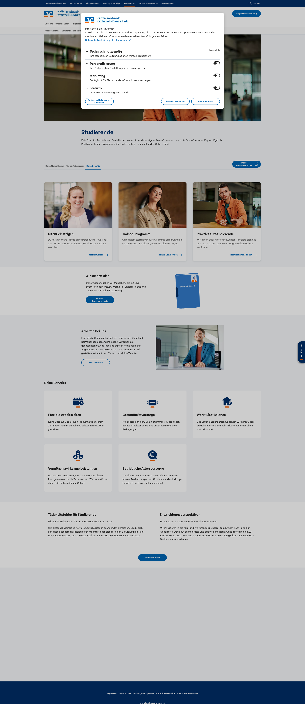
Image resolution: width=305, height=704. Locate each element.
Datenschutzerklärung (98, 40)
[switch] (217, 63)
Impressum (122, 40)
